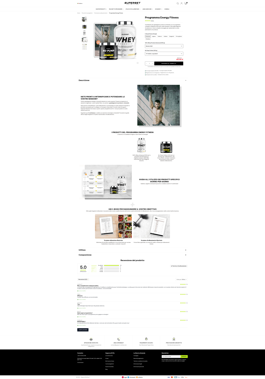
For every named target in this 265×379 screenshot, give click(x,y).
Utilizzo (82, 250)
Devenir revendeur (109, 366)
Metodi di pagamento (138, 358)
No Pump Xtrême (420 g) (151, 50)
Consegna (136, 355)
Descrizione (84, 80)
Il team (107, 358)
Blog (106, 369)
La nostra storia (109, 355)
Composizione (85, 255)
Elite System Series (109, 361)
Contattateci (80, 362)
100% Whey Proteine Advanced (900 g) (155, 42)
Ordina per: (178, 279)
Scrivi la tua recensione (179, 266)
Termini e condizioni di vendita (140, 361)
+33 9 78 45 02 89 (81, 355)
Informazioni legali (138, 364)
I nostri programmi (109, 364)
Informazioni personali (139, 366)
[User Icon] (181, 3)
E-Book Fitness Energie (151, 34)
